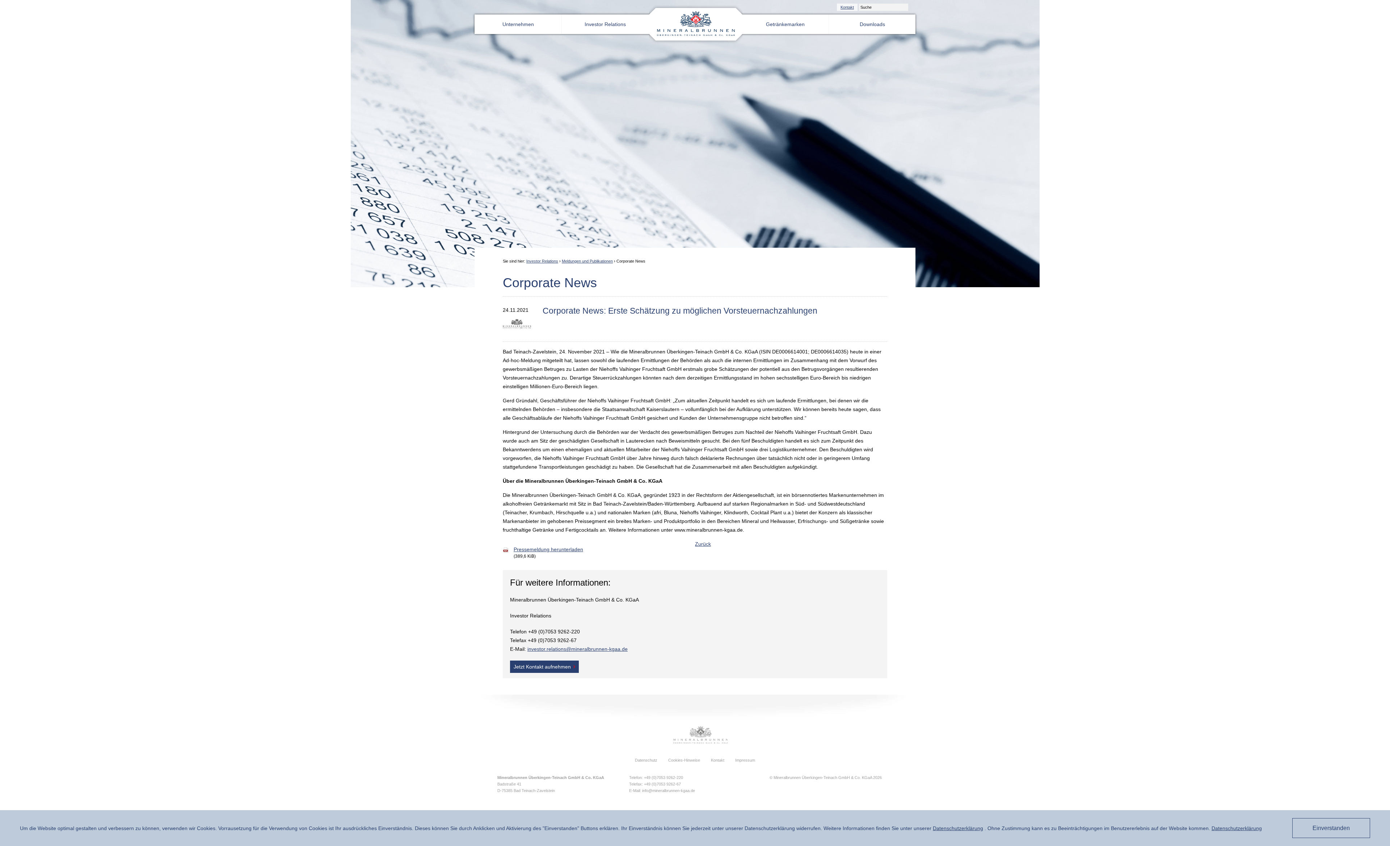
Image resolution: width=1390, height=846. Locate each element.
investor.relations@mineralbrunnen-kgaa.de (577, 649)
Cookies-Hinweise (684, 760)
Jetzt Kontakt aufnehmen (542, 667)
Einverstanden (1331, 828)
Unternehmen (518, 24)
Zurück (703, 544)
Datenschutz (646, 760)
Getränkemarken (785, 24)
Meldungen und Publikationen (587, 261)
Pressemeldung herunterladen (548, 549)
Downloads (872, 24)
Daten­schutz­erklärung (958, 828)
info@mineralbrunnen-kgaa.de (668, 790)
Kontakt (847, 7)
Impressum (745, 760)
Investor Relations (605, 24)
